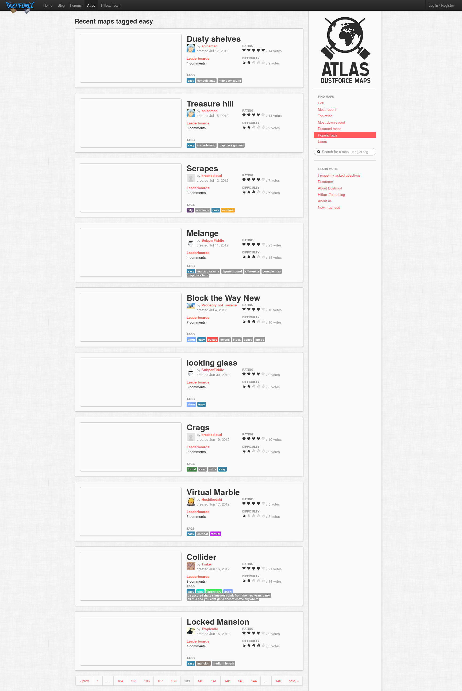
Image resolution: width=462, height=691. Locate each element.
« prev (84, 680)
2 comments (196, 451)
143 (240, 680)
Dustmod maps (329, 128)
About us (325, 200)
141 (214, 680)
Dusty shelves (214, 38)
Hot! (321, 102)
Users (322, 141)
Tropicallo (210, 628)
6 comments (196, 386)
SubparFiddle (213, 240)
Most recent (327, 109)
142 (227, 680)
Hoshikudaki (212, 499)
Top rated (325, 115)
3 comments (196, 192)
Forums (76, 5)
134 (120, 680)
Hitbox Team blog (331, 194)
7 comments (196, 322)
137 (160, 680)
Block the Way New (223, 297)
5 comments (196, 516)
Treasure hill (210, 103)
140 (200, 680)
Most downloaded (331, 122)
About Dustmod (330, 188)
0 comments (196, 127)
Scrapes (202, 168)
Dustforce (325, 181)
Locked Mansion (218, 621)
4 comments (196, 63)
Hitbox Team (111, 5)
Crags (198, 427)
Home (47, 5)
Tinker (207, 564)
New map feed (330, 207)
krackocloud (212, 175)
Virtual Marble (213, 492)
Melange (203, 232)
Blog (61, 5)
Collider (201, 556)
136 (147, 680)
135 (133, 680)
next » (293, 680)
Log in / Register (441, 5)
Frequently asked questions (339, 175)
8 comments (196, 581)
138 (173, 680)
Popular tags (327, 135)
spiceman (210, 45)
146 (278, 680)
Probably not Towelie (219, 304)
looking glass (212, 362)
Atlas (91, 5)
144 (254, 680)
